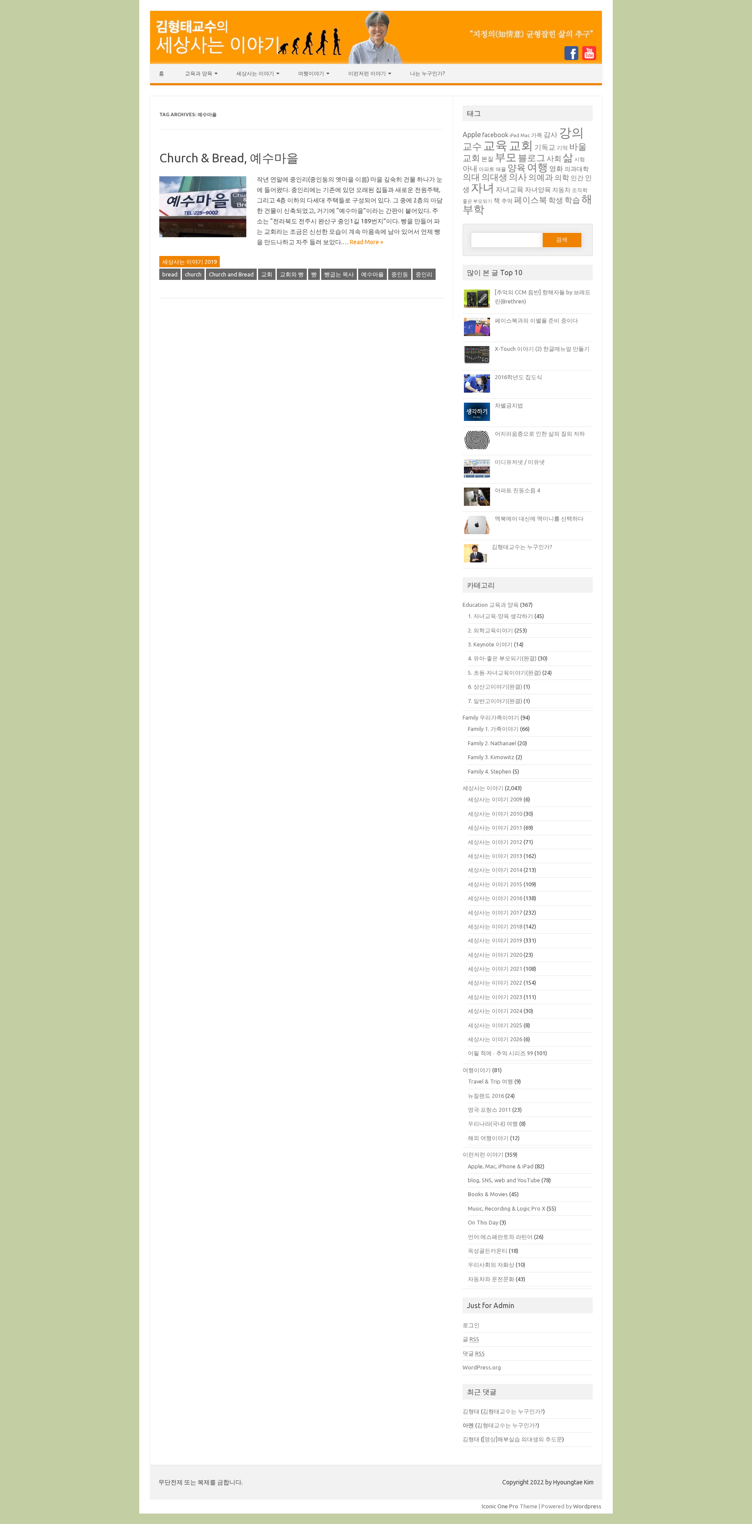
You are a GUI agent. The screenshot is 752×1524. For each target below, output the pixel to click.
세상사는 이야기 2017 (495, 912)
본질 (487, 158)
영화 (556, 168)
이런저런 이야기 (367, 73)
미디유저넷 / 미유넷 (520, 462)
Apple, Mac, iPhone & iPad (501, 1166)
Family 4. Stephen (489, 771)
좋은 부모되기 (477, 201)
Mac (525, 135)
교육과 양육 (198, 73)
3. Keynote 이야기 (490, 644)
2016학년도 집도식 (518, 377)
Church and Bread (231, 274)
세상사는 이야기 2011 (495, 827)
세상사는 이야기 (255, 73)
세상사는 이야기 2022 (495, 982)
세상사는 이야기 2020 (495, 955)
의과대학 (576, 168)
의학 (561, 177)
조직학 (580, 190)
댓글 (474, 1353)
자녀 (482, 187)
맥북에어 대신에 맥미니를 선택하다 (539, 518)
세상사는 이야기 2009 (495, 799)
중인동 (399, 274)
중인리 (424, 274)
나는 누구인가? (427, 73)
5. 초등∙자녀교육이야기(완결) (504, 672)
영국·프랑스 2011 (489, 1110)
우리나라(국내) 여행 (493, 1123)
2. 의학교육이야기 (490, 630)
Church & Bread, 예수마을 (229, 158)
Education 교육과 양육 (491, 605)
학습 (572, 200)
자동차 (561, 189)
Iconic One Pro (500, 1506)
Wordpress (587, 1506)
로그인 (471, 1325)
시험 (579, 159)
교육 (495, 145)
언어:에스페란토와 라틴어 (500, 1237)
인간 (577, 178)
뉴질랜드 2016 (486, 1096)
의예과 (540, 177)
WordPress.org (482, 1367)
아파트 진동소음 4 (517, 490)
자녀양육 (538, 189)
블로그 (531, 158)
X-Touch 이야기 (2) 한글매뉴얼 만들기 (542, 349)
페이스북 (530, 200)
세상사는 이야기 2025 (495, 1025)
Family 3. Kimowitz (491, 757)
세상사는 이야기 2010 (495, 814)
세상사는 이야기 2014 (495, 870)
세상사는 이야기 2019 (189, 262)
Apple (472, 134)
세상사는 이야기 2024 (495, 1011)
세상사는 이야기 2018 (495, 926)
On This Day (483, 1222)
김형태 (471, 1411)
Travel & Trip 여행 (490, 1081)
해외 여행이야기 (488, 1138)
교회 (266, 274)
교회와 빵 (292, 274)
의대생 (494, 177)
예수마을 (372, 274)
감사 (550, 134)
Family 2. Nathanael (492, 743)
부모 (506, 157)
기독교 (544, 147)
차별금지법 (509, 405)
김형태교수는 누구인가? (522, 547)
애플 (501, 169)
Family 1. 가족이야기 (493, 729)
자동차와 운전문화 (491, 1279)
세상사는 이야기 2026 (495, 1039)
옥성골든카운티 (487, 1251)
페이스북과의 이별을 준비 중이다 (536, 320)
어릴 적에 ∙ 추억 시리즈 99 (500, 1053)
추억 (507, 201)
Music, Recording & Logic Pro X (506, 1208)
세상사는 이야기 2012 (495, 842)
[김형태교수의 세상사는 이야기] (376, 61)
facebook (495, 134)
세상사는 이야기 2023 (495, 997)
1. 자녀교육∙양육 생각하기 (500, 616)
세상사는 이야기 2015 (495, 884)
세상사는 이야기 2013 (495, 856)
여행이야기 (311, 73)
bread (170, 274)
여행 (537, 167)
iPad (514, 135)
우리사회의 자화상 (491, 1265)
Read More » (366, 242)
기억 (562, 148)
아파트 (486, 169)
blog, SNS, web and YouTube (504, 1180)
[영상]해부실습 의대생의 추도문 (522, 1439)
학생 (555, 200)
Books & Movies (488, 1194)
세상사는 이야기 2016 (495, 898)
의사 (518, 177)
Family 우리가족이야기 (491, 717)
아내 (470, 168)
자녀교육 (510, 189)
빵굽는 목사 (339, 274)
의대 (471, 177)
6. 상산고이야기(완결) (495, 686)
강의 (571, 132)
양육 (516, 168)
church (193, 274)
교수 (472, 146)
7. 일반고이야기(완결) (495, 701)
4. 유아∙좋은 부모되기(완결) (502, 658)
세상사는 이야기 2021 (495, 969)
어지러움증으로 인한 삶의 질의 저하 (540, 434)
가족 (536, 135)
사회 (554, 158)
